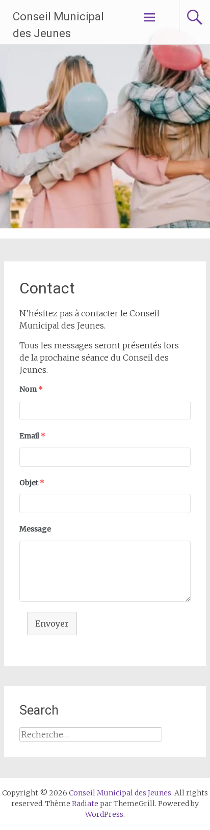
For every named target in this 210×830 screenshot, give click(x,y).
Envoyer (52, 623)
